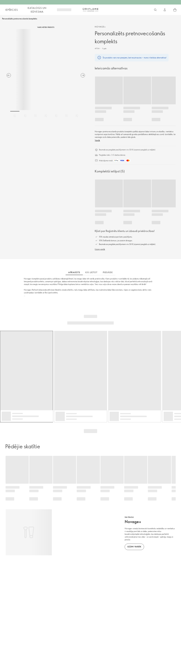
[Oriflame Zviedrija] (90, 9)
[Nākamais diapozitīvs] (83, 75)
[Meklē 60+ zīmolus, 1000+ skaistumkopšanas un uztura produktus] (155, 10)
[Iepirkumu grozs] (175, 10)
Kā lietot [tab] (91, 272)
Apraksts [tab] (74, 272)
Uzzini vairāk (100, 249)
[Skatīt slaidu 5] (56, 115)
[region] (45, 69)
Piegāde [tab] (108, 272)
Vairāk (97, 140)
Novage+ (100, 26)
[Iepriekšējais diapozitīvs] (9, 75)
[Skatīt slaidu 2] (25, 115)
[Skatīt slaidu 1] (14, 115)
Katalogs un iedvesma (37, 9)
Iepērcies (11, 9)
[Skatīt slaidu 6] (66, 115)
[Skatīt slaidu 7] (76, 115)
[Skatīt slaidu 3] (35, 115)
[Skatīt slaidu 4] (45, 115)
